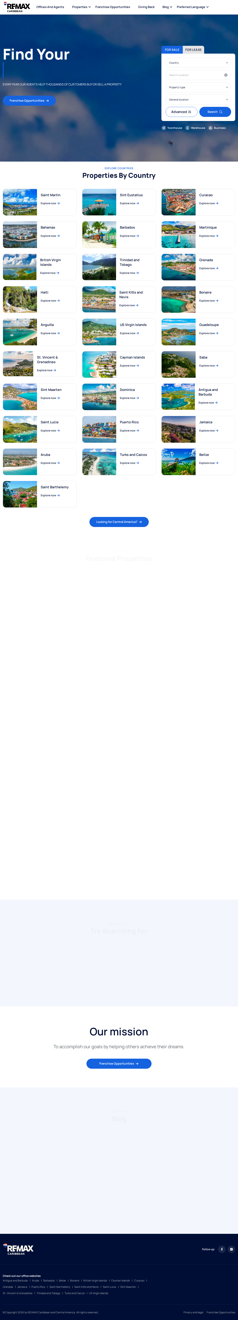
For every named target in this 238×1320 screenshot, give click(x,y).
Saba (203, 357)
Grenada (206, 260)
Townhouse (174, 128)
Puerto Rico (129, 422)
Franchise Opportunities (112, 7)
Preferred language (191, 7)
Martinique (208, 227)
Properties (79, 7)
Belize (204, 454)
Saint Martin (50, 195)
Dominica (127, 389)
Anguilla (47, 324)
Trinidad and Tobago (129, 262)
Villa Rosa (14, 829)
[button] (110, 990)
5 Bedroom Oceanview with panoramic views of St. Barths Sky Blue (37, 639)
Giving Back (146, 7)
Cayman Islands (132, 357)
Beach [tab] (118, 572)
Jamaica (205, 422)
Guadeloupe (209, 324)
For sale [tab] (172, 50)
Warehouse (198, 128)
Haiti (44, 292)
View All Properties (116, 879)
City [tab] (135, 572)
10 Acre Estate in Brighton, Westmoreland (107, 735)
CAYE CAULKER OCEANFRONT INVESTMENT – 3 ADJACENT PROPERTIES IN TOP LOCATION (39, 738)
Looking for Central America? (116, 522)
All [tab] (101, 572)
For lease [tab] (193, 50)
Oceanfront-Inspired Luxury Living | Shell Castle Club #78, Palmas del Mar (198, 735)
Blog (166, 7)
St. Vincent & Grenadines (47, 359)
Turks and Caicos (133, 454)
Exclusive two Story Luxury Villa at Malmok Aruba (193, 832)
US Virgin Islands (133, 324)
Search (213, 112)
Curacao (206, 195)
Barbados (127, 227)
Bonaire (205, 292)
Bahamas (48, 227)
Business (220, 128)
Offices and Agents (50, 7)
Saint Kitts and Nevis (131, 294)
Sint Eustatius (131, 195)
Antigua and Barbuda (208, 392)
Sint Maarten (51, 389)
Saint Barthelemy (55, 487)
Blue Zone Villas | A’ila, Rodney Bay (192, 637)
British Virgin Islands (50, 262)
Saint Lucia (49, 422)
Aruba (45, 454)
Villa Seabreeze (98, 637)
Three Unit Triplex (100, 829)
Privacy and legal (193, 1312)
